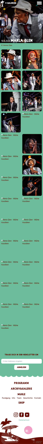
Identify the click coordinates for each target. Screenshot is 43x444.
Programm (21, 383)
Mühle (21, 394)
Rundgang (6, 398)
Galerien (11, 3)
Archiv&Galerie (21, 388)
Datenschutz (24, 420)
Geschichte (28, 398)
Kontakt (37, 398)
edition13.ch (39, 441)
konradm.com (38, 442)
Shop (21, 402)
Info (13, 398)
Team (19, 398)
